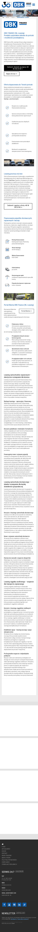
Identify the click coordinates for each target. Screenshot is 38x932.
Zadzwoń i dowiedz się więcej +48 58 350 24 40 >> (18, 68)
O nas (3, 847)
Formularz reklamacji (9, 864)
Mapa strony (6, 858)
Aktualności (6, 849)
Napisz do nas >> (11, 74)
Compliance (6, 862)
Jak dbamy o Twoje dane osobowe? (19, 919)
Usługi (7, 17)
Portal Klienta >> (26, 311)
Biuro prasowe (6, 855)
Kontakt (18, 687)
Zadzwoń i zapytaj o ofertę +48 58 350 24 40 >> (18, 206)
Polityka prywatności (9, 860)
